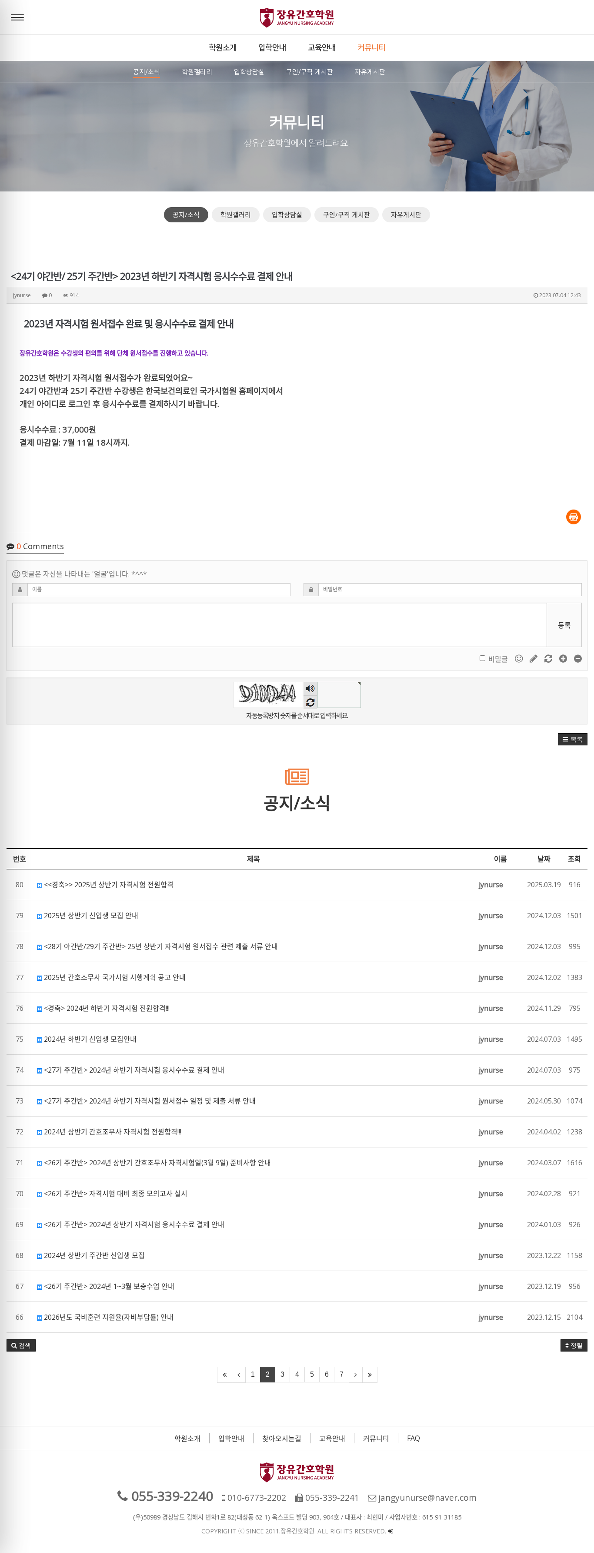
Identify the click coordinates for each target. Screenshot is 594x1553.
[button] (572, 739)
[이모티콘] (519, 658)
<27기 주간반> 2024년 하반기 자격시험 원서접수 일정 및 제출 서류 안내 (149, 1101)
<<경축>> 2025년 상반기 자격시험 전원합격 (108, 884)
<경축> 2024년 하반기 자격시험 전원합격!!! (106, 1008)
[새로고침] (549, 658)
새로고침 (310, 702)
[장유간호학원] (297, 17)
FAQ (413, 1438)
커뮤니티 (376, 1438)
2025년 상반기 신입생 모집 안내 (90, 915)
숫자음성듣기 (310, 689)
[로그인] (390, 1531)
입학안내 (231, 1438)
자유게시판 (406, 214)
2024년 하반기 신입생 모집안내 (89, 1039)
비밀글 (498, 659)
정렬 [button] (576, 1345)
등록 (564, 625)
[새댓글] (534, 658)
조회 (574, 859)
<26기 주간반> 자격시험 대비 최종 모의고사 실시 (114, 1193)
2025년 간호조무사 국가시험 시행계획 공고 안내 (114, 977)
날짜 (544, 859)
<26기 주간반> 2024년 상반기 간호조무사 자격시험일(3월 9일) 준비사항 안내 (156, 1162)
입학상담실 (287, 214)
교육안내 (332, 1438)
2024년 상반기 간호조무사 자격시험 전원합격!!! (111, 1132)
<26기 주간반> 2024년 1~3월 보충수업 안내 (108, 1286)
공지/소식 (186, 214)
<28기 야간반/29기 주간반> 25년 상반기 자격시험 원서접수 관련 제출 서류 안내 (160, 946)
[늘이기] (564, 658)
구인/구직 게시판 (346, 214)
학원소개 (187, 1438)
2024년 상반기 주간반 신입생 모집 (93, 1255)
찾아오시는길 (281, 1438)
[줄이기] (578, 658)
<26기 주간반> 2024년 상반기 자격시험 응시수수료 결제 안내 (133, 1224)
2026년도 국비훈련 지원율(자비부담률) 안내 (108, 1317)
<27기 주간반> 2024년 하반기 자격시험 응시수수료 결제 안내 (133, 1070)
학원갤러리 (235, 214)
